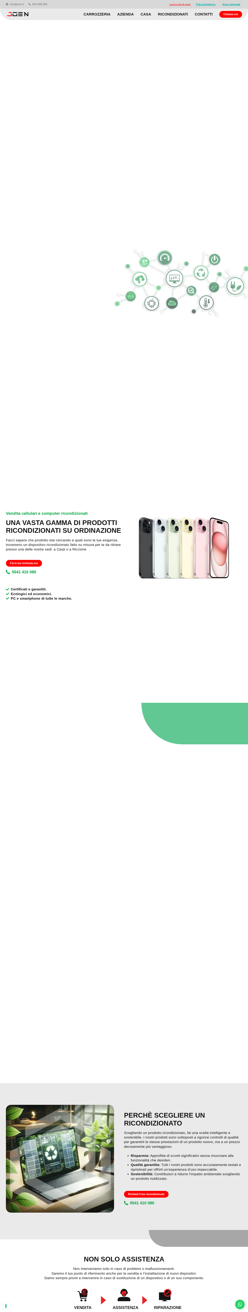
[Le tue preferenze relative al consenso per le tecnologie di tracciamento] (6, 1306)
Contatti (204, 14)
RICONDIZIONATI (173, 14)
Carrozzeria (97, 14)
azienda (125, 14)
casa (146, 14)
